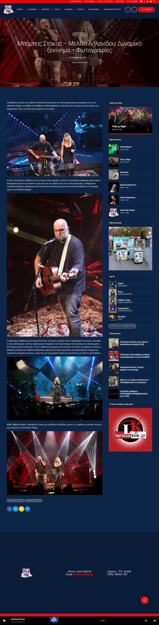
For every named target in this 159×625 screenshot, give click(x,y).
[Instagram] (151, 1)
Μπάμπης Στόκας (33, 500)
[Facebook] (154, 1)
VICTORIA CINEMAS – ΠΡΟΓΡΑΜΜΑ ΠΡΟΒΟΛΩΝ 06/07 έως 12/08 (134, 393)
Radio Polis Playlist (127, 210)
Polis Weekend (126, 147)
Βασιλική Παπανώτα (128, 185)
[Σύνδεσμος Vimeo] (8, 9)
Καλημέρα (124, 172)
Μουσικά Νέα (80, 34)
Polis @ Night (119, 126)
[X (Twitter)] (144, 1)
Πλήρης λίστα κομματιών (122, 326)
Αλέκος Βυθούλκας (127, 197)
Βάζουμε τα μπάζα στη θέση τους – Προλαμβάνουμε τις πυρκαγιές (135, 381)
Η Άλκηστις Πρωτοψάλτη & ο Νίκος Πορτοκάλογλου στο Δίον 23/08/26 (135, 355)
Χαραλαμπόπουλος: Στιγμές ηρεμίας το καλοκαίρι (132, 368)
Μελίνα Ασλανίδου (15, 500)
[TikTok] (148, 1)
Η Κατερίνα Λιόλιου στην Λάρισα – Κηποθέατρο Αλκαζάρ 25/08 (134, 343)
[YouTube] (141, 1)
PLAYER (146, 9)
